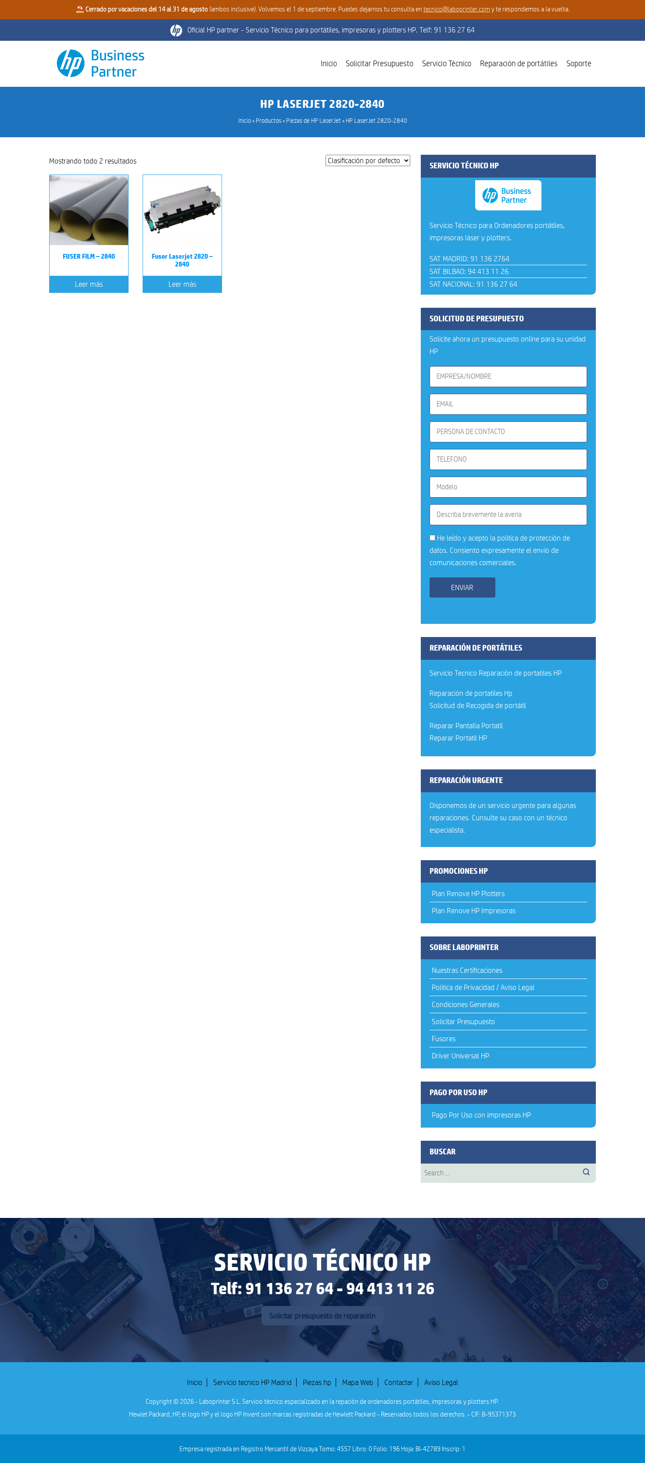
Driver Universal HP (460, 1056)
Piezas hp (317, 1382)
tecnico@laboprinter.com (456, 9)
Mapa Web (357, 1382)
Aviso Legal (441, 1382)
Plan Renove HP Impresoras (474, 910)
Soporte (578, 63)
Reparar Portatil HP (458, 738)
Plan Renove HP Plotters (468, 893)
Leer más (89, 284)
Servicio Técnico (446, 63)
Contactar (398, 1382)
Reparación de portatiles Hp (471, 693)
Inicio (329, 63)
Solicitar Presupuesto (379, 63)
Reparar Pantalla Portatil (466, 725)
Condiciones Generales (465, 1004)
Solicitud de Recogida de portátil (478, 705)
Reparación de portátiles (519, 63)
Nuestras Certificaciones (467, 970)
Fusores (443, 1038)
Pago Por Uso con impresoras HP (481, 1115)
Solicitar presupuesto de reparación (322, 1316)
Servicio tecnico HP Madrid (252, 1382)
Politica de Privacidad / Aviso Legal (483, 987)
